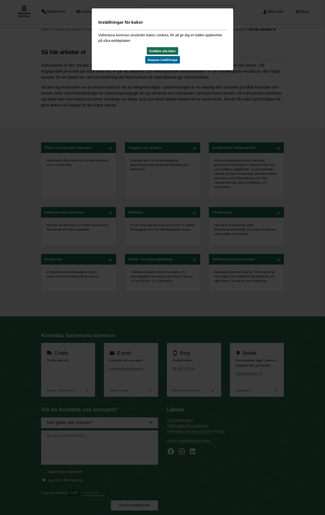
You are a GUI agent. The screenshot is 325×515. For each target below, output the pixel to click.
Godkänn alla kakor (162, 51)
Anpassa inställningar (163, 60)
